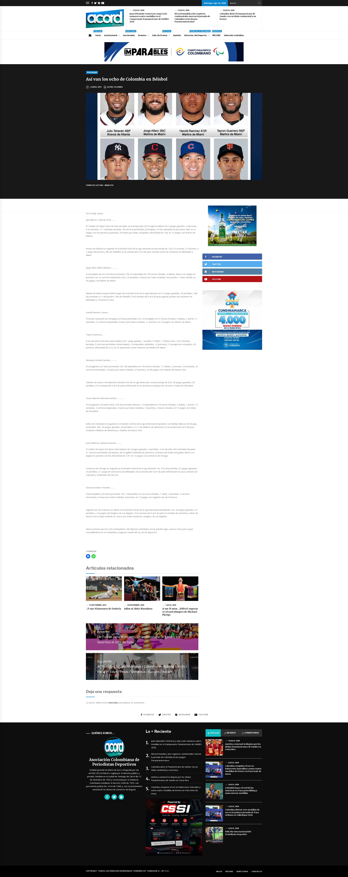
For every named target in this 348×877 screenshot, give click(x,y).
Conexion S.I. (154, 871)
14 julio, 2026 (138, 10)
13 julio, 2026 (183, 10)
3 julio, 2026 (233, 806)
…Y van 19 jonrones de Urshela (103, 608)
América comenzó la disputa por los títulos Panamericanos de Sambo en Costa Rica (171, 779)
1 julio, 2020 (170, 605)
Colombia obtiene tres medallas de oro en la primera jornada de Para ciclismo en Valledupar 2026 (242, 812)
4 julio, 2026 (233, 784)
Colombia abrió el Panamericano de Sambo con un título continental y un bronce (238, 16)
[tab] (213, 733)
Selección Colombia (234, 35)
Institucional (110, 35)
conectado (113, 702)
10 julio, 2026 (228, 10)
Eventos (142, 35)
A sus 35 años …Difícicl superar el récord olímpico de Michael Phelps (180, 611)
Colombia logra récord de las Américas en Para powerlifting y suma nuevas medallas (241, 790)
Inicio (98, 34)
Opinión (177, 35)
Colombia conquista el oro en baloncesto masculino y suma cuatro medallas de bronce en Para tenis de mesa (176, 790)
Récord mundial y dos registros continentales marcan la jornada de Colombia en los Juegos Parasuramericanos (192, 18)
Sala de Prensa (161, 34)
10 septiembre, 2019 (97, 605)
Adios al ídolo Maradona (138, 608)
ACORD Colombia (114, 87)
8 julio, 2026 (233, 762)
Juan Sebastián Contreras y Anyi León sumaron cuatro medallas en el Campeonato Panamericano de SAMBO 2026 (149, 18)
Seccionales (129, 34)
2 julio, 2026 (233, 828)
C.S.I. (167, 871)
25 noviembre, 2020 (135, 605)
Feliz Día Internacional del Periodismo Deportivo (238, 833)
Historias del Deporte (197, 34)
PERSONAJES (92, 72)
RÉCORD (216, 34)
